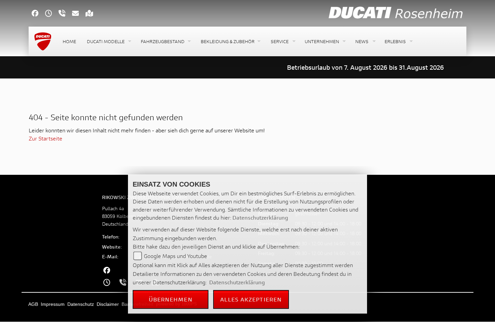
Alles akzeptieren (251, 299)
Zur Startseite (45, 138)
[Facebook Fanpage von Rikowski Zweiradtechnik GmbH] (38, 14)
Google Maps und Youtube (175, 255)
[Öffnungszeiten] (52, 14)
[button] (108, 41)
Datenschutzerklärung (260, 217)
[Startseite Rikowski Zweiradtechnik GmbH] (396, 12)
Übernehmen (171, 299)
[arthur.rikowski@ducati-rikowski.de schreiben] (79, 14)
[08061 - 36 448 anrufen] (65, 14)
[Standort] (93, 14)
